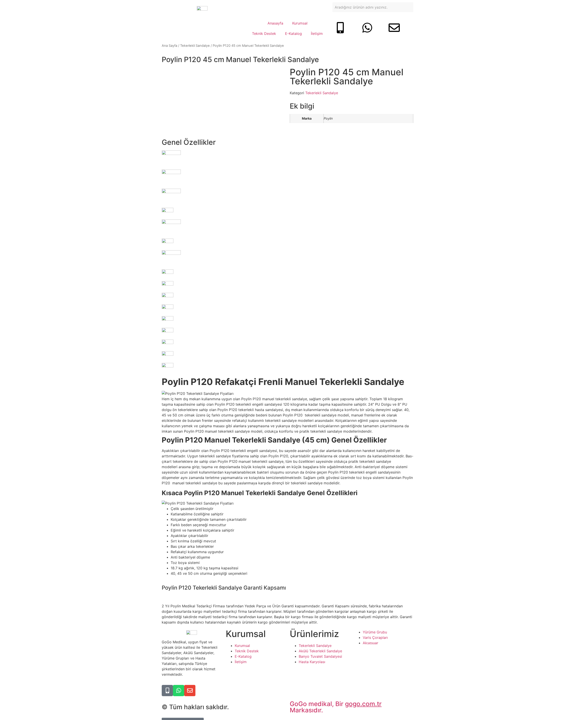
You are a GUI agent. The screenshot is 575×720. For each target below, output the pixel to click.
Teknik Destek (264, 33)
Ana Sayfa (169, 46)
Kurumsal (299, 23)
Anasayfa (275, 23)
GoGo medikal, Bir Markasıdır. (336, 707)
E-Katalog (293, 33)
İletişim (317, 33)
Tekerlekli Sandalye (195, 46)
